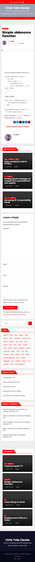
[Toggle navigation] (19, 18)
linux (18, 351)
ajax (16, 335)
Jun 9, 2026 (9, 469)
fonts (19, 344)
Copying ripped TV (9, 377)
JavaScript (5, 28)
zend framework (19, 364)
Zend (11, 364)
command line (26, 338)
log (22, 351)
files (10, 344)
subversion (7, 361)
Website (5, 286)
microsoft (6, 354)
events (5, 344)
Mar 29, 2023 (9, 505)
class (10, 338)
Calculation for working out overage (14, 395)
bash (26, 335)
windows (6, 364)
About (19, 558)
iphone (28, 348)
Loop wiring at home (9, 386)
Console (11, 341)
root (18, 357)
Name (5, 264)
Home (14, 558)
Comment (6, 228)
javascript (21, 43)
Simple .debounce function (11, 382)
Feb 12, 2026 (9, 487)
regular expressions (9, 357)
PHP (23, 354)
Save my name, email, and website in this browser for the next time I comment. (15, 301)
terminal (18, 361)
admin (12, 41)
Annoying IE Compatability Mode (17, 201)
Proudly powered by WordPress (12, 554)
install (15, 348)
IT (5, 176)
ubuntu (24, 361)
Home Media (10, 463)
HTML (6, 159)
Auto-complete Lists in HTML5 (17, 127)
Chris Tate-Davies (17, 8)
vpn (29, 361)
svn (13, 361)
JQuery (17, 159)
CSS (6, 197)
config (5, 341)
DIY (5, 463)
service (23, 357)
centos (5, 338)
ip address (21, 348)
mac (26, 351)
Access (5, 335)
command (17, 338)
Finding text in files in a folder (12, 391)
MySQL (18, 354)
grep (5, 348)
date (21, 341)
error (25, 341)
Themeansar (17, 556)
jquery (13, 351)
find (15, 344)
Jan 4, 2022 (9, 523)
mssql (12, 354)
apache (21, 335)
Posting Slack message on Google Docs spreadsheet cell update (17, 180)
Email (5, 275)
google (25, 344)
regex (27, 354)
